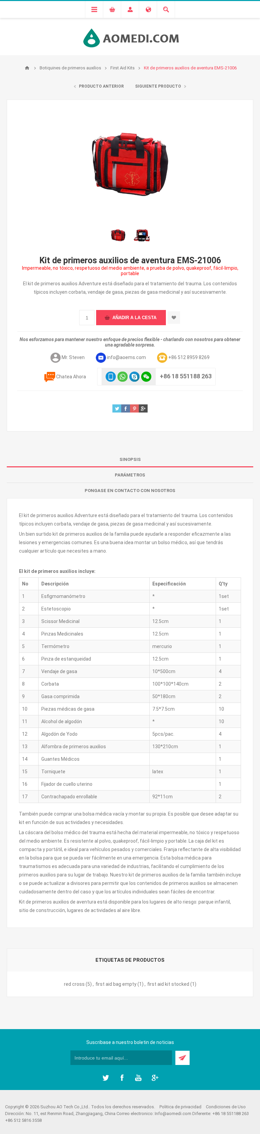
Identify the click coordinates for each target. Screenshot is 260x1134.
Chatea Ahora (71, 376)
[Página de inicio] (27, 68)
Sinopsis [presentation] (130, 459)
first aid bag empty (115, 984)
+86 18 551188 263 (186, 376)
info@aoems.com (126, 357)
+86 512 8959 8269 (189, 357)
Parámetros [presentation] (130, 474)
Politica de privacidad (180, 1106)
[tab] (130, 459)
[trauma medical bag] (142, 235)
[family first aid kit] (118, 235)
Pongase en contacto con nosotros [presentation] (130, 490)
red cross (74, 984)
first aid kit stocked (168, 984)
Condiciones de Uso (226, 1106)
